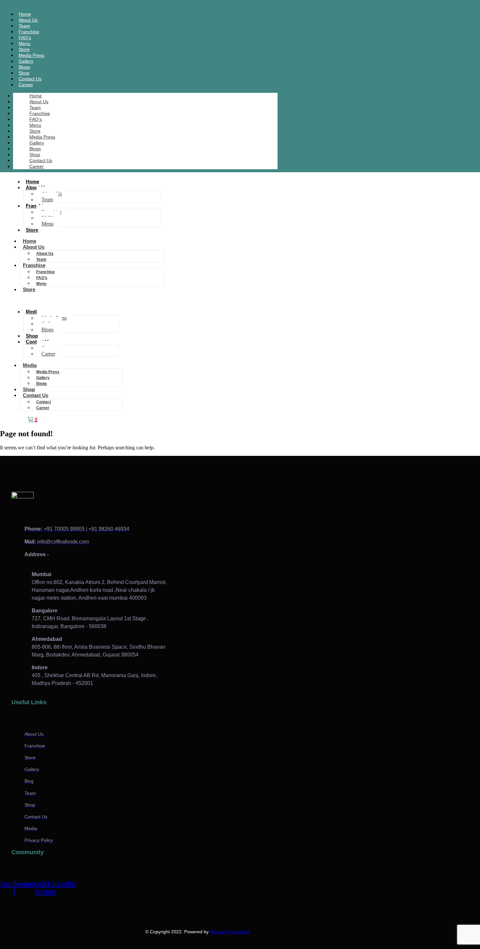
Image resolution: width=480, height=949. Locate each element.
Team (35, 107)
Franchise (39, 113)
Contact (43, 402)
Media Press (42, 137)
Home (35, 95)
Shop (34, 154)
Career (26, 84)
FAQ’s (35, 119)
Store (34, 131)
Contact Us (40, 160)
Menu (35, 125)
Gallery (36, 142)
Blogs (35, 148)
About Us (38, 101)
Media (33, 311)
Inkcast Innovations (230, 931)
